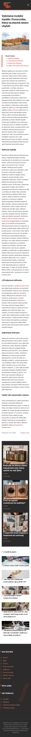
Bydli (28, 432)
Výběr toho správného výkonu (18, 66)
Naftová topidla (13, 58)
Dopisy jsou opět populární (16, 566)
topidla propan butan (21, 286)
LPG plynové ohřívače (15, 61)
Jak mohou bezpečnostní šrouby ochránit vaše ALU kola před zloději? (15, 633)
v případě (20, 298)
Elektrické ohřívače (15, 63)
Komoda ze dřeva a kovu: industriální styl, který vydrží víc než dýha (15, 468)
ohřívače (15, 110)
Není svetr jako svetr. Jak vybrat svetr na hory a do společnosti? (15, 614)
